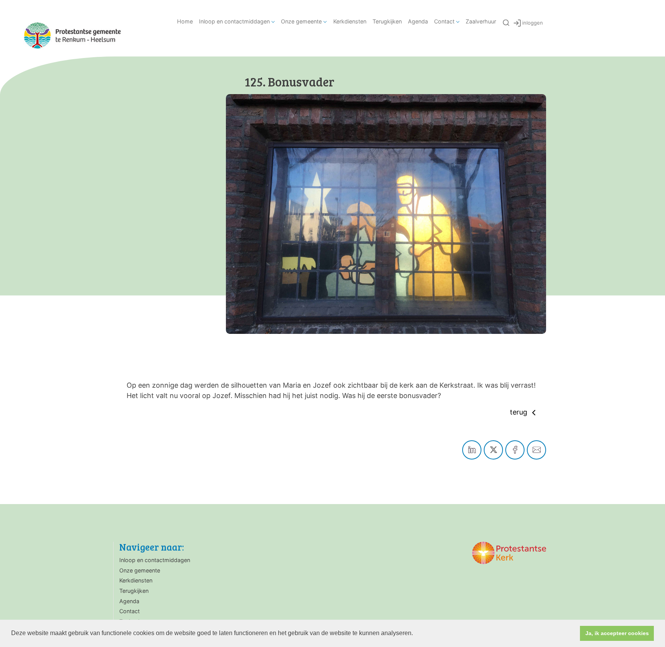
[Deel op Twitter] (493, 450)
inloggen (532, 23)
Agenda (418, 21)
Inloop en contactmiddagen (234, 21)
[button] (415, 634)
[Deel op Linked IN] (471, 450)
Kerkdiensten (349, 21)
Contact (444, 21)
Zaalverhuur (481, 21)
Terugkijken (387, 21)
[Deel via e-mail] (536, 450)
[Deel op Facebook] (515, 450)
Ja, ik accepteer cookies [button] (617, 633)
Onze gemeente (301, 21)
